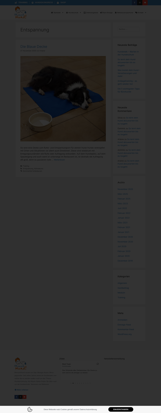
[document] (80, 206)
